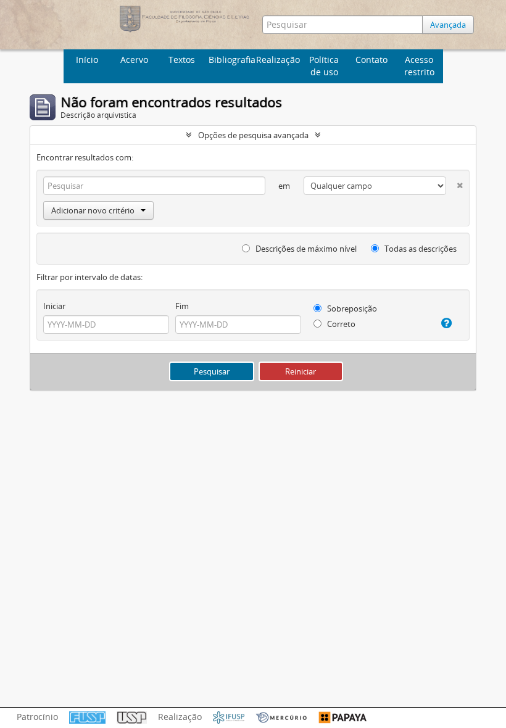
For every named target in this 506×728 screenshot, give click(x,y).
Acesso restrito (419, 66)
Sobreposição (351, 308)
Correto (340, 323)
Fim (182, 306)
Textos (181, 59)
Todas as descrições (420, 248)
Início (87, 59)
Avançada (448, 24)
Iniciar (54, 306)
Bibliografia (231, 59)
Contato (371, 59)
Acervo (134, 59)
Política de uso (324, 66)
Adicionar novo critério (93, 210)
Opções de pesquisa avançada (253, 135)
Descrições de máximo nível (305, 248)
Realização (278, 59)
